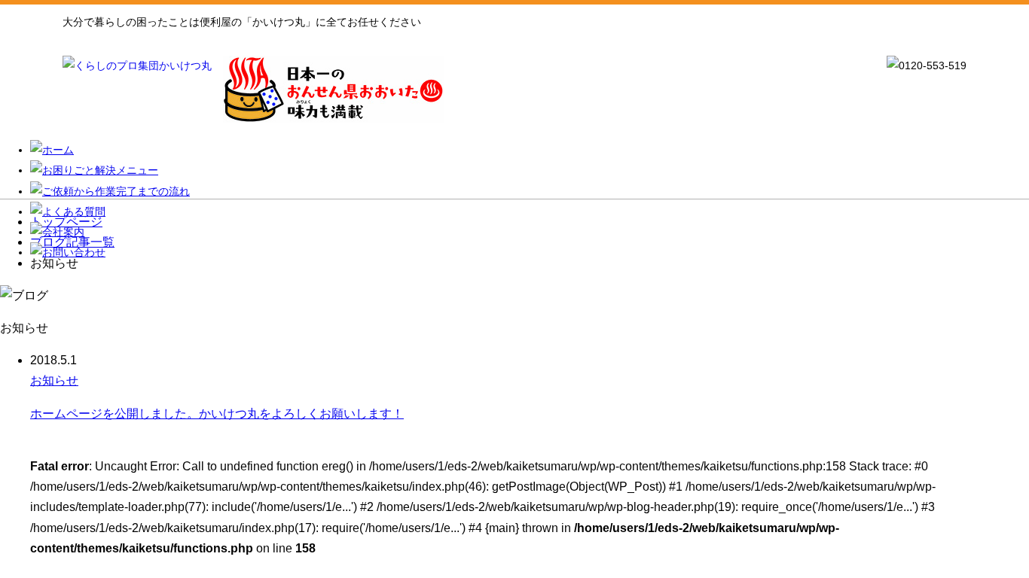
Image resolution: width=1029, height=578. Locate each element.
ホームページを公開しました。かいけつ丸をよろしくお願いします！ (217, 413)
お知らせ (54, 380)
